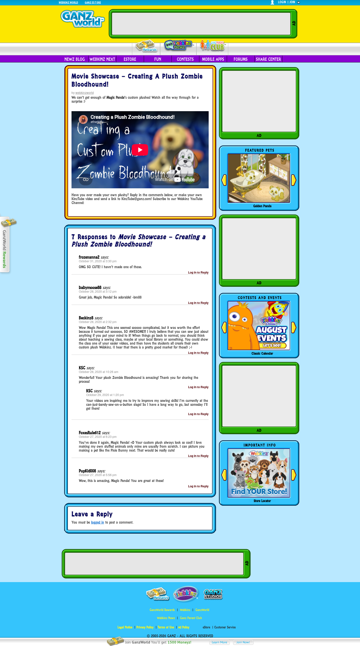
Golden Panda (262, 206)
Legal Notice (125, 627)
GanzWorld (202, 610)
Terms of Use (166, 627)
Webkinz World (68, 2)
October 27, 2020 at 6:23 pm (98, 436)
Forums (241, 59)
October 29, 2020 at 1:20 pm (105, 395)
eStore (130, 59)
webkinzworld (84, 92)
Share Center (268, 59)
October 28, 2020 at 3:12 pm (98, 291)
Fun (157, 59)
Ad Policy (183, 627)
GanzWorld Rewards (162, 610)
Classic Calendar (262, 353)
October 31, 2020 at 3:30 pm (98, 261)
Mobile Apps (213, 59)
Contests (185, 59)
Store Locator (262, 501)
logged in (97, 522)
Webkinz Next (102, 59)
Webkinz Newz (178, 45)
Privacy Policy (145, 627)
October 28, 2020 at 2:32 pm (98, 322)
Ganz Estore (93, 2)
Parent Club (212, 46)
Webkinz (185, 610)
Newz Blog (74, 59)
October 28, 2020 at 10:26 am (98, 372)
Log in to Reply (198, 272)
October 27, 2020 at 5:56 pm (98, 475)
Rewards (146, 46)
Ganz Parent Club (191, 618)
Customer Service (225, 627)
